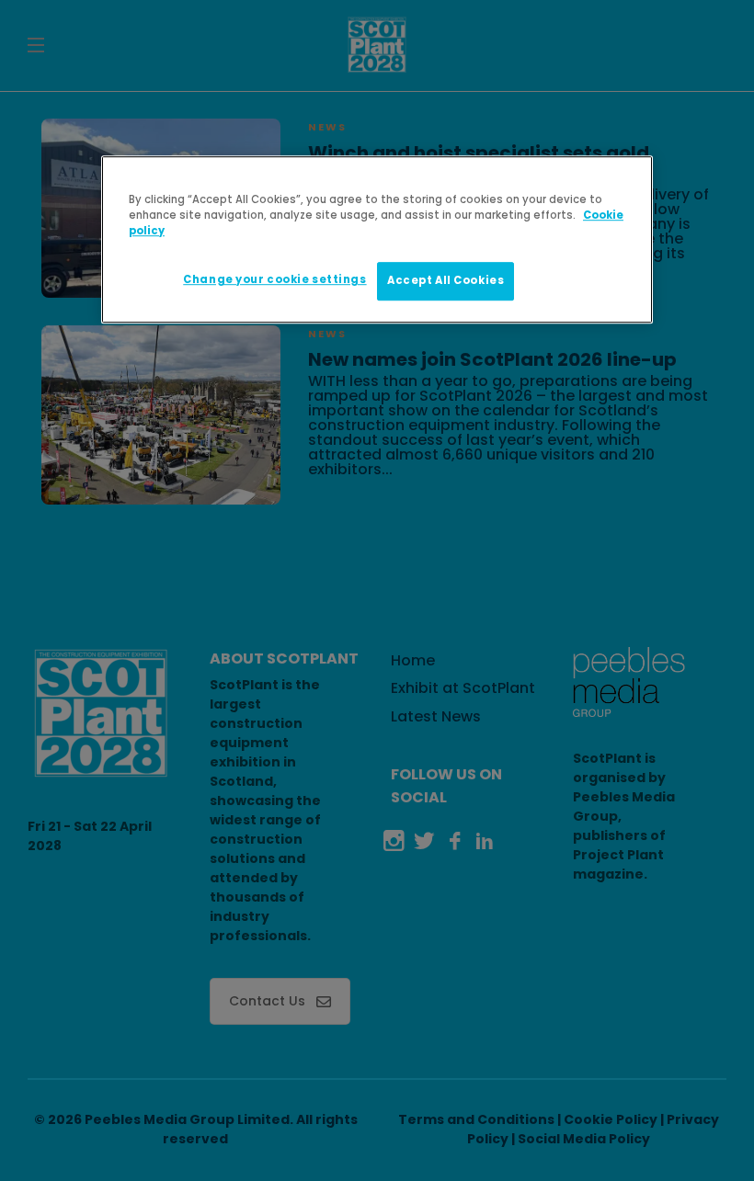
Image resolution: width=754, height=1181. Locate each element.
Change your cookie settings (274, 279)
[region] (377, 239)
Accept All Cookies (445, 280)
